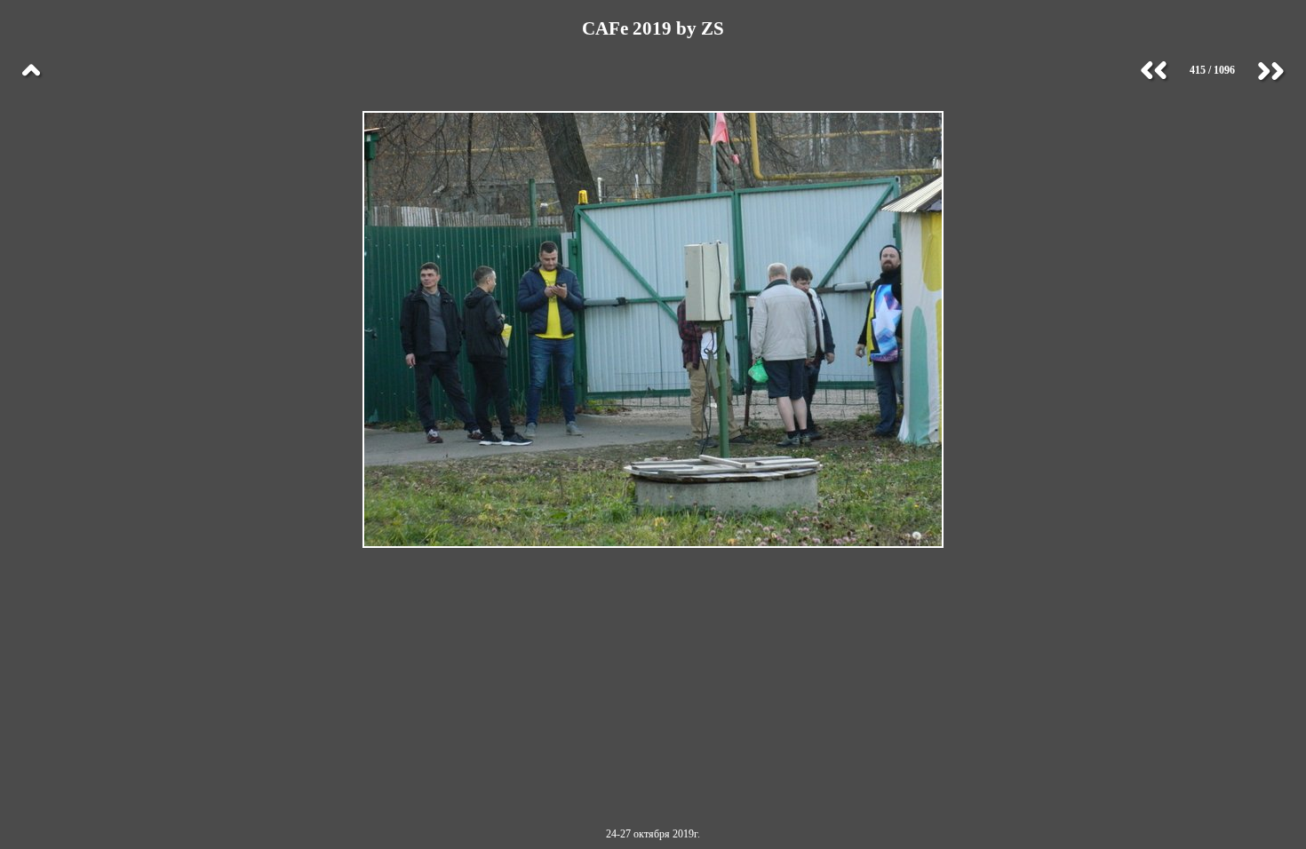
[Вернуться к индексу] (31, 71)
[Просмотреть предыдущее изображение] (1154, 71)
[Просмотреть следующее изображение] (1270, 71)
